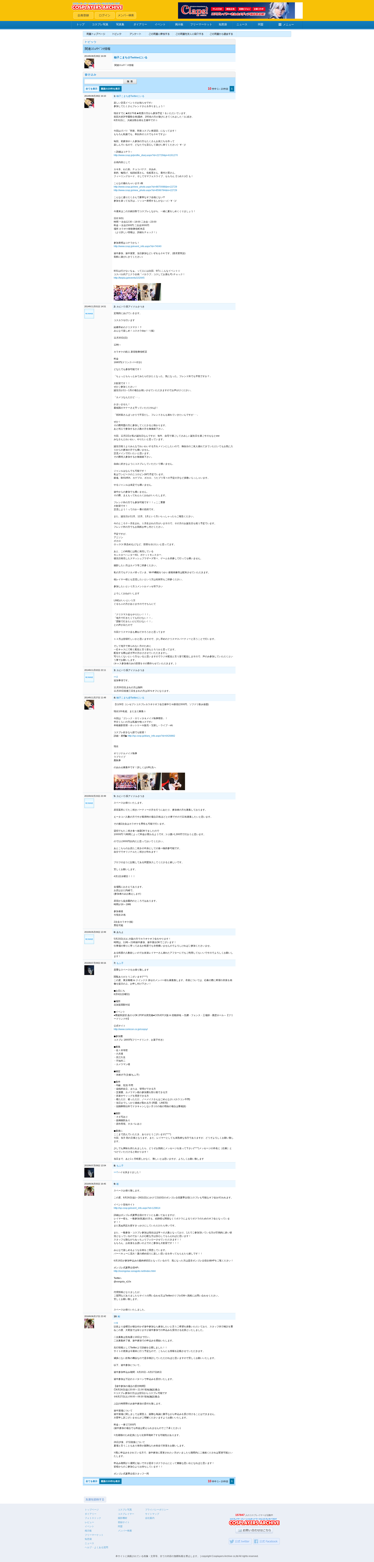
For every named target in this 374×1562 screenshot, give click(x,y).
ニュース (241, 24)
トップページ (92, 1509)
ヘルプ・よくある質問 (96, 1547)
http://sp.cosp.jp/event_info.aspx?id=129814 (137, 1208)
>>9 (116, 1323)
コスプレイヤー (126, 1514)
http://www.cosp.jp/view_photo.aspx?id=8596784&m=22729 (145, 190)
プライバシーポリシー (156, 1509)
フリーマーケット (201, 24)
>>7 (116, 1172)
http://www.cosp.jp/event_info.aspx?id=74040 (137, 246)
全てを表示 (91, 88)
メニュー (288, 24)
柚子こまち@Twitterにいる (130, 57)
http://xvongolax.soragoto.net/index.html (135, 1271)
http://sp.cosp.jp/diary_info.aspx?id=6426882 (151, 735)
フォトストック (93, 1518)
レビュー (89, 1522)
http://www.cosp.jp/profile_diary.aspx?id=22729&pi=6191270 (146, 155)
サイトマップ (152, 1514)
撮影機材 (122, 1518)
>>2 (116, 677)
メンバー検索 (125, 1530)
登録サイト (124, 1522)
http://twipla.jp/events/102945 (129, 277)
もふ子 (119, 963)
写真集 (120, 24)
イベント (160, 24)
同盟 (260, 24)
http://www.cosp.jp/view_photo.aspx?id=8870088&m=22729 (145, 186)
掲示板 (179, 24)
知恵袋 (223, 24)
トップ (80, 24)
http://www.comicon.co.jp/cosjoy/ (131, 1029)
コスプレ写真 (100, 24)
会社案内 (149, 1518)
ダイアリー (140, 24)
